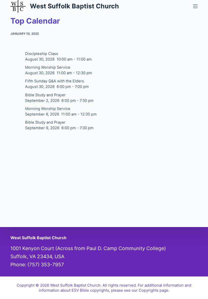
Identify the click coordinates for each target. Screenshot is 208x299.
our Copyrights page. (150, 290)
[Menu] (195, 6)
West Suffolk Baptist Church (74, 6)
